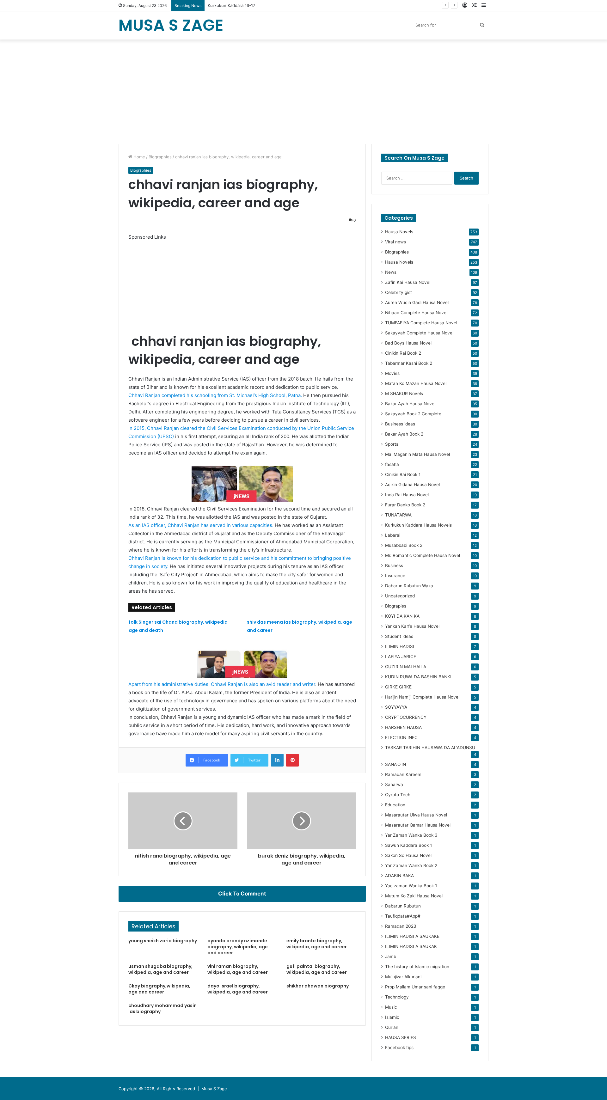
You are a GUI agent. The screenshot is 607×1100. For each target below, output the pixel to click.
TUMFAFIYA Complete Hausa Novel (421, 322)
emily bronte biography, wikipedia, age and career (316, 944)
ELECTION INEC (401, 737)
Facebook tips (399, 1047)
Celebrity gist (398, 292)
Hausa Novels (399, 231)
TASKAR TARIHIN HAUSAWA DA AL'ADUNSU (430, 747)
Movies (392, 373)
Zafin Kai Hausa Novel (407, 282)
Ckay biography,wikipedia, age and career (159, 989)
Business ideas (400, 423)
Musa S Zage (214, 1088)
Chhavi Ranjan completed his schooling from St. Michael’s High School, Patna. (215, 395)
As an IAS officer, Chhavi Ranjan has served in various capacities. (201, 525)
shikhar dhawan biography (317, 986)
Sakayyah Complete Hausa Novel (419, 332)
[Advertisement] (303, 90)
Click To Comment (242, 893)
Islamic (392, 1017)
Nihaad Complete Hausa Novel (416, 312)
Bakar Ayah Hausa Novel (410, 403)
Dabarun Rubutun (403, 905)
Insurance (395, 575)
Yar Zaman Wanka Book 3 (411, 835)
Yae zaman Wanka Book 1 (411, 885)
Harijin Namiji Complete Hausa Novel (422, 697)
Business (394, 565)
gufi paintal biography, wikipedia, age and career (316, 969)
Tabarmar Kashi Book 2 (408, 363)
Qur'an (391, 1027)
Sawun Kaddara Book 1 (408, 845)
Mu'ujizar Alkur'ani (403, 976)
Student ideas (399, 636)
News (390, 272)
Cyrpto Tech (397, 794)
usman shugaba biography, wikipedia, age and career (160, 969)
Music (391, 1007)
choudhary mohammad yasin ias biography (162, 1008)
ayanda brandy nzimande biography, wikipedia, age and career (237, 947)
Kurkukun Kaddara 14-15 (231, 5)
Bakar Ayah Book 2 (404, 434)
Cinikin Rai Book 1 (402, 474)
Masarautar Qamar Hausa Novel (418, 825)
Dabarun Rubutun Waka (409, 585)
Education (395, 804)
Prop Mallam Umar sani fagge (415, 986)
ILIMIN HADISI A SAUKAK (411, 946)
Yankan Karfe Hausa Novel (412, 626)
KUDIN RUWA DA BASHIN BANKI (418, 676)
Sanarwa (394, 784)
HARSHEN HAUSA (403, 727)
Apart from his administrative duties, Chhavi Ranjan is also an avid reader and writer (221, 684)
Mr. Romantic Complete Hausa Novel (422, 555)
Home (138, 156)
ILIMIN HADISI (399, 646)
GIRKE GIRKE (398, 686)
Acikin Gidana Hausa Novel (412, 484)
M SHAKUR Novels (404, 393)
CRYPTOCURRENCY (405, 717)
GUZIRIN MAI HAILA (405, 666)
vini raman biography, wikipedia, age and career (237, 969)
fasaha (392, 464)
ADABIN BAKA (399, 875)
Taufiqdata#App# (402, 916)
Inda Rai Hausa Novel (407, 494)
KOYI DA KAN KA (402, 616)
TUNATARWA (398, 514)
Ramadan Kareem (403, 774)
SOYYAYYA (396, 707)
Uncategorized (400, 595)
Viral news (395, 241)
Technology (397, 996)
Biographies (160, 156)
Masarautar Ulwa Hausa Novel (416, 814)
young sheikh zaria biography (162, 941)
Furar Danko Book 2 (405, 504)
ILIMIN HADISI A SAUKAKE (412, 936)
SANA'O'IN (395, 764)
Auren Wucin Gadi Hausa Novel (417, 302)
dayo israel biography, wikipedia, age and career (237, 989)
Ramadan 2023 (400, 926)
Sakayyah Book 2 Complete (413, 413)
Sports (391, 444)
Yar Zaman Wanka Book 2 (411, 865)
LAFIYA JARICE (400, 656)
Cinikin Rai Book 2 (403, 353)
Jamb (390, 956)
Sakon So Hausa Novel (408, 855)
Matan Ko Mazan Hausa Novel (415, 383)
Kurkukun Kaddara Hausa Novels (418, 525)
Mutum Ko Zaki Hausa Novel (414, 895)
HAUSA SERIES (400, 1037)
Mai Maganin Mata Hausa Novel (417, 454)
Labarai (392, 535)
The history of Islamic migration (417, 966)
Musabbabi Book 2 (403, 545)
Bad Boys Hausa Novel (408, 342)
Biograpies (395, 605)
